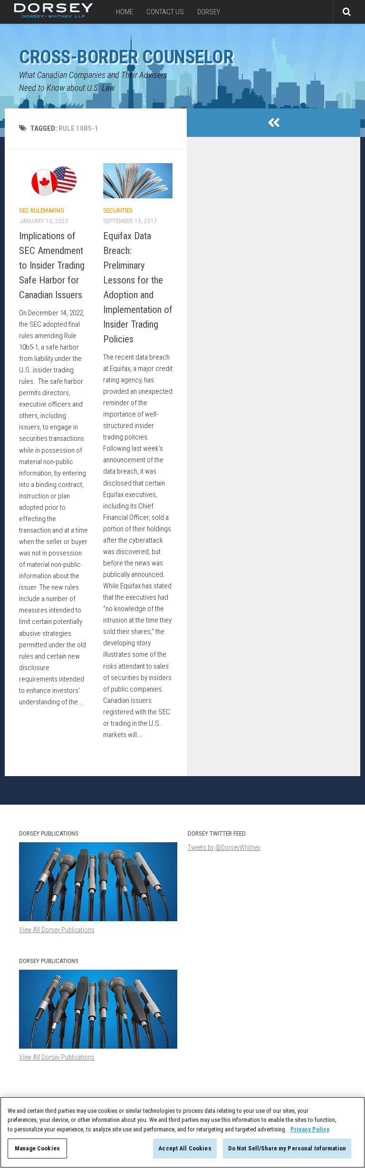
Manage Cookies (37, 1148)
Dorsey (208, 12)
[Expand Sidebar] (273, 122)
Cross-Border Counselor (126, 57)
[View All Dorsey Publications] (98, 1046)
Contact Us (165, 12)
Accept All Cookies (184, 1148)
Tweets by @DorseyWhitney (224, 847)
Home (124, 12)
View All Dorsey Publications (57, 1057)
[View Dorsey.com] (53, 15)
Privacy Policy (309, 1129)
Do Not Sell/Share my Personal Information (287, 1148)
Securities (118, 210)
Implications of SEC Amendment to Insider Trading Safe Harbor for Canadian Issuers (52, 265)
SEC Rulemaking (41, 210)
